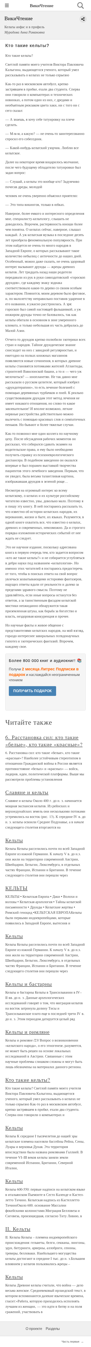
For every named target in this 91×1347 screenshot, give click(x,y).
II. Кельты (17, 1228)
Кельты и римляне (27, 1031)
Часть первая (70, 1341)
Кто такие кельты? (27, 1079)
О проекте (34, 1329)
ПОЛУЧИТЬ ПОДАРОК (32, 691)
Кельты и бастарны (28, 983)
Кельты (14, 840)
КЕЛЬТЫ (16, 888)
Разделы (53, 1329)
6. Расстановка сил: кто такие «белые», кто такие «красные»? (44, 741)
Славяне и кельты (26, 792)
